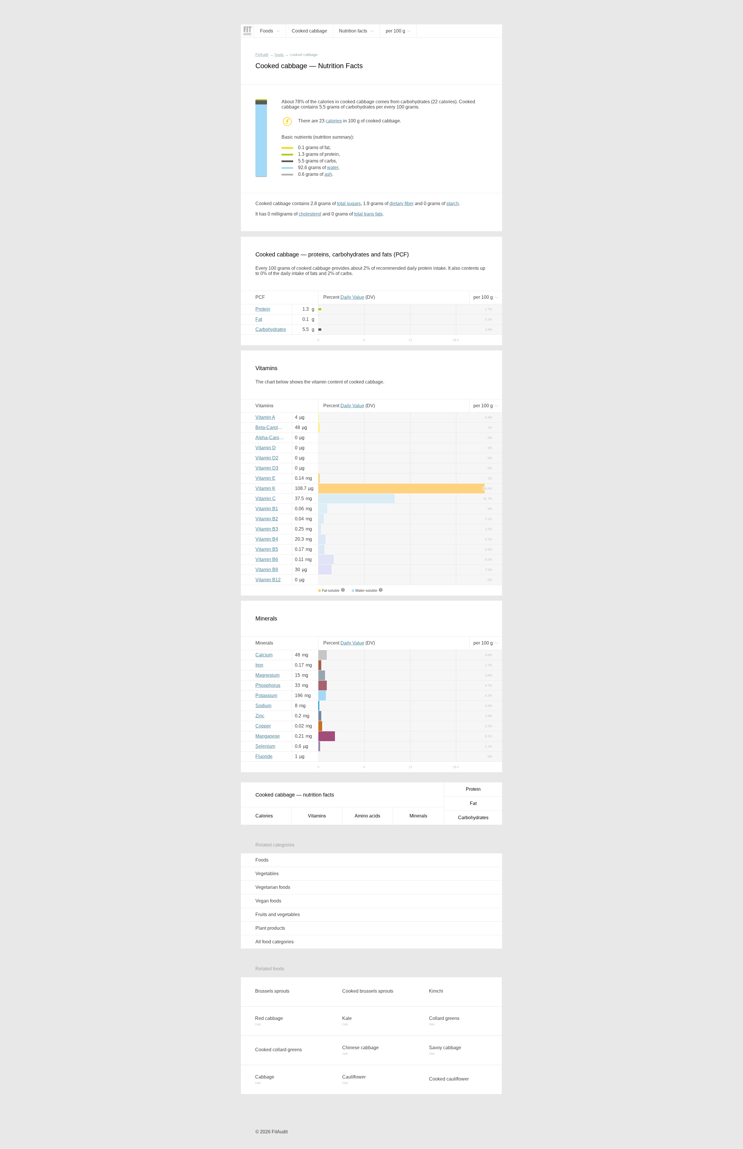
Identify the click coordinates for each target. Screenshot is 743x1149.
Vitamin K (265, 488)
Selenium (265, 746)
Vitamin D (265, 447)
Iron (259, 665)
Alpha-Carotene (271, 437)
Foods (261, 859)
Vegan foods (268, 900)
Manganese (267, 736)
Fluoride (264, 756)
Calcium (264, 654)
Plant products (270, 928)
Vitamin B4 (266, 539)
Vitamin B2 (266, 518)
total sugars (349, 203)
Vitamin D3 (266, 468)
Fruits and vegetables (277, 914)
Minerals (418, 815)
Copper (263, 725)
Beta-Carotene (270, 427)
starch (452, 203)
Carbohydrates (270, 329)
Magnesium (267, 675)
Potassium (266, 695)
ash (328, 174)
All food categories (274, 941)
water (332, 167)
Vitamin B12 (268, 579)
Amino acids (367, 815)
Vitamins (317, 815)
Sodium (263, 705)
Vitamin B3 (266, 528)
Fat (258, 319)
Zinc (259, 715)
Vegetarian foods (272, 887)
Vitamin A (265, 417)
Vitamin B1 (266, 508)
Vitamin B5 (266, 549)
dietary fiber (401, 203)
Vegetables (267, 873)
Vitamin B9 (266, 569)
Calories (264, 815)
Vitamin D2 (266, 457)
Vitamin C (265, 498)
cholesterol (310, 213)
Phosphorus (267, 685)
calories (334, 120)
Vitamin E (265, 478)
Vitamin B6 (266, 559)
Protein (262, 309)
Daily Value (352, 297)
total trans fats (368, 213)
